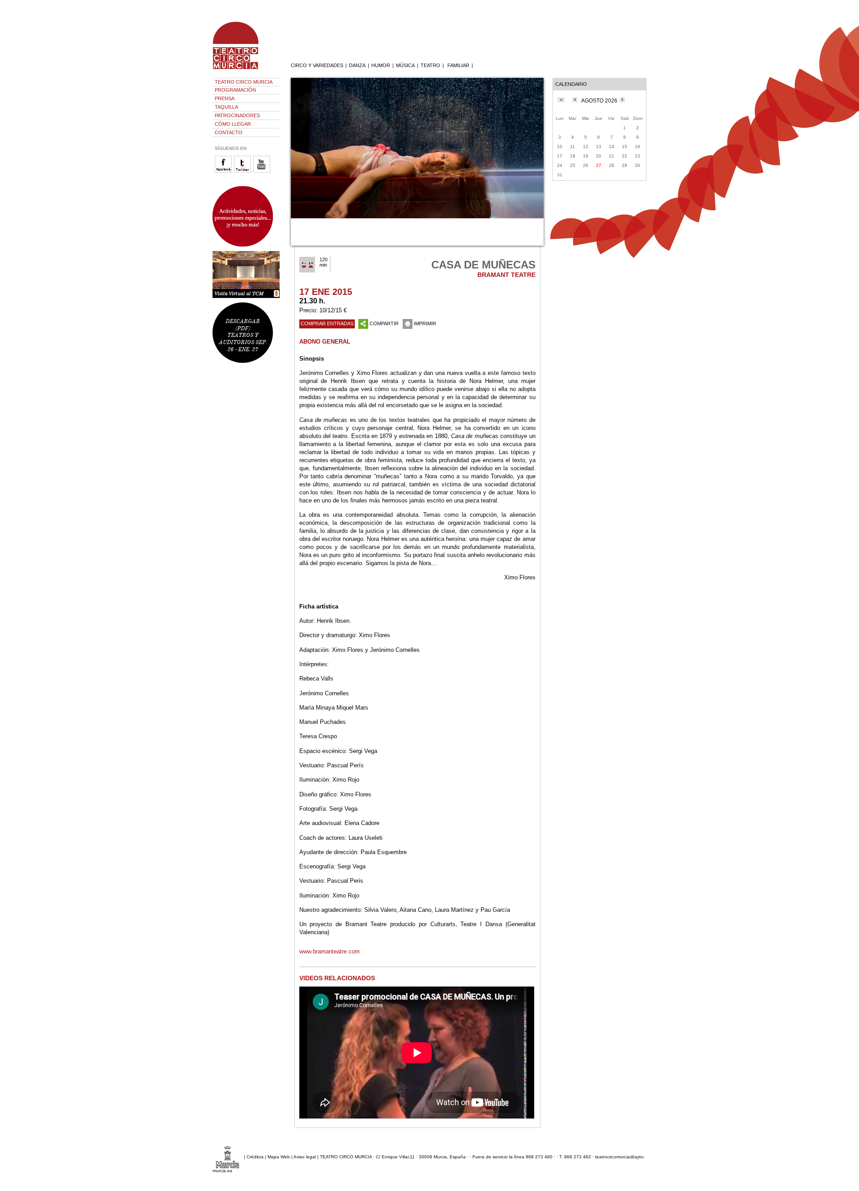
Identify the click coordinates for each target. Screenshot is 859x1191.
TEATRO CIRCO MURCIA (243, 82)
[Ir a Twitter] (243, 171)
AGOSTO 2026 (599, 101)
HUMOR (380, 65)
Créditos (255, 1156)
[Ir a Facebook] (224, 171)
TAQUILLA (226, 107)
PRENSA (224, 98)
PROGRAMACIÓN (235, 90)
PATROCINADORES (237, 115)
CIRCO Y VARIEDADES (317, 65)
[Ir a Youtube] (262, 171)
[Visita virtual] (246, 274)
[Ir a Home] (242, 69)
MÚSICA (405, 65)
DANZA (357, 65)
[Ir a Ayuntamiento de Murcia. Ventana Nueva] (227, 1156)
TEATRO (430, 65)
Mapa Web (279, 1156)
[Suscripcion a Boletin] (246, 216)
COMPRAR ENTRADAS (327, 323)
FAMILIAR (458, 65)
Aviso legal (304, 1156)
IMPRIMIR (425, 323)
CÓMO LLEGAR (233, 124)
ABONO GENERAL (324, 341)
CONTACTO (228, 132)
